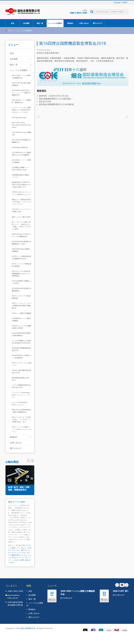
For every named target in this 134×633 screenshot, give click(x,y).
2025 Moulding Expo (19, 118)
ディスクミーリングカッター (19, 553)
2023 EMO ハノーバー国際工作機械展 (21, 161)
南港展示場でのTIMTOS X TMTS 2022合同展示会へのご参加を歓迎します (21, 184)
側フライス (25, 550)
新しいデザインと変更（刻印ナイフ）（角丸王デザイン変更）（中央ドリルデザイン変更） (21, 225)
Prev (32, 461)
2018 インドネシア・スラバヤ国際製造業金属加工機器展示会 (22, 305)
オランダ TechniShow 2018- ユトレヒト (19, 403)
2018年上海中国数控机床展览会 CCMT (21, 371)
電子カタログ (97, 23)
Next (28, 461)
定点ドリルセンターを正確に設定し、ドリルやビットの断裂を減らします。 (21, 419)
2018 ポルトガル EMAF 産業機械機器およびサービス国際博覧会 (21, 273)
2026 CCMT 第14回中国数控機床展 (21, 84)
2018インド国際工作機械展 (21, 313)
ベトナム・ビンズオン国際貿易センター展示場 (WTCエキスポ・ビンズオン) (21, 110)
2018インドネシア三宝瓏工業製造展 (21, 297)
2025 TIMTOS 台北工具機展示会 (21, 134)
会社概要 (26, 23)
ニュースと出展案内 (55, 23)
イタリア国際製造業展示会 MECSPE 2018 (21, 386)
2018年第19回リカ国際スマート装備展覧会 (21, 357)
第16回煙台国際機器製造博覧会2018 (21, 349)
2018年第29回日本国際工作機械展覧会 (21, 290)
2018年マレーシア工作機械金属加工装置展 (21, 327)
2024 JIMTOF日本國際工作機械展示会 (21, 141)
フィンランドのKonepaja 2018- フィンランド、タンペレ (21, 395)
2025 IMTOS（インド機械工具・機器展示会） (22, 101)
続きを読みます (66, 598)
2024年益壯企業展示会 (20, 147)
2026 (53, 600)
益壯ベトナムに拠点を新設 (21, 217)
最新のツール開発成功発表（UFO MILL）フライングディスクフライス (22, 202)
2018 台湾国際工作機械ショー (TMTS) (22, 282)
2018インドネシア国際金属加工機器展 (21, 265)
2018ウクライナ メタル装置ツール (22, 364)
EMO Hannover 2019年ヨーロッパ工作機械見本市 (22, 235)
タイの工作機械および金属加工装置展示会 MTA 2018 (21, 342)
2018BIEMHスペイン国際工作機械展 (21, 319)
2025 (106, 600)
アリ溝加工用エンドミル (17, 555)
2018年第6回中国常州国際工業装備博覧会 (21, 334)
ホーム (10, 31)
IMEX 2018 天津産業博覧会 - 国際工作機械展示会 (21, 411)
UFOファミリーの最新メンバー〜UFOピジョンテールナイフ (21, 429)
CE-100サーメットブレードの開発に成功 (21, 210)
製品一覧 (40, 23)
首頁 (12, 23)
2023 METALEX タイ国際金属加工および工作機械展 (21, 154)
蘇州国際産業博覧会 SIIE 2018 (20, 379)
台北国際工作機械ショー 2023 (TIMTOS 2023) (20, 169)
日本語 (124, 2)
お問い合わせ (84, 23)
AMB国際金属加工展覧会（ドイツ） (20, 176)
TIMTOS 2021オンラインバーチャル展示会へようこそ (21, 193)
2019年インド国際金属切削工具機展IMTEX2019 (21, 257)
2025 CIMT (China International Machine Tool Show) (21, 125)
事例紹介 (70, 23)
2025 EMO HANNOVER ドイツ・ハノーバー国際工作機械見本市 (21, 93)
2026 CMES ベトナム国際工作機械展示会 (21, 77)
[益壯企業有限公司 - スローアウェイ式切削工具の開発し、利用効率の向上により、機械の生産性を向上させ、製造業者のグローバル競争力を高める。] (22, 11)
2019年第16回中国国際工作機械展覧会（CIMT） (21, 243)
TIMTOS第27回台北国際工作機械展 (21, 250)
